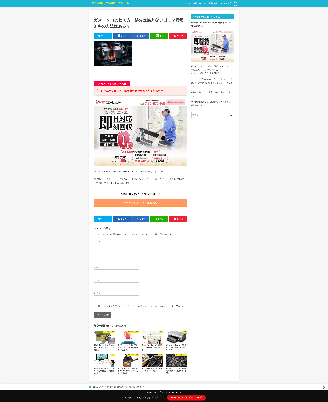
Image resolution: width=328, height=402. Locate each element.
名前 (96, 267)
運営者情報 (212, 3)
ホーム (187, 3)
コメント (99, 241)
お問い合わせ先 (199, 3)
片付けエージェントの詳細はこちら (140, 203)
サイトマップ (225, 3)
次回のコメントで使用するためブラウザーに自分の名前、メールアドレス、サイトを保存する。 (141, 306)
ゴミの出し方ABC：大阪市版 (110, 3)
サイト (97, 293)
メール (97, 280)
